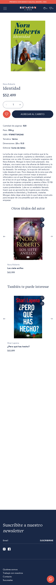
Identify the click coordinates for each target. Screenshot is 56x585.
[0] (44, 8)
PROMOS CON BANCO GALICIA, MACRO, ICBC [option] (28, 2)
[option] (28, 46)
